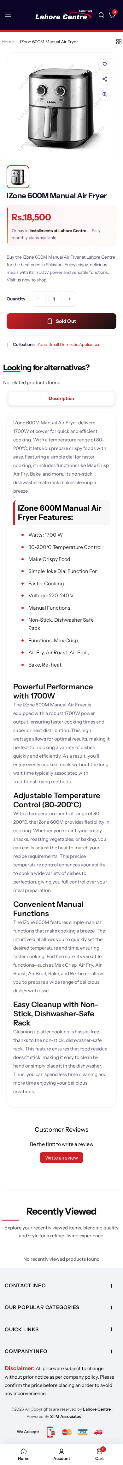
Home (8, 42)
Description (61, 398)
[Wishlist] (104, 64)
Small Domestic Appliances (74, 344)
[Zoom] (104, 94)
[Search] (101, 15)
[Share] (104, 79)
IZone (42, 344)
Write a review (61, 1157)
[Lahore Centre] (64, 15)
